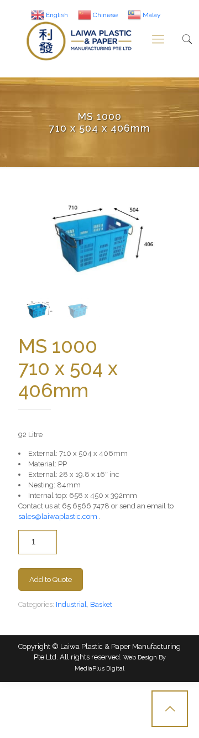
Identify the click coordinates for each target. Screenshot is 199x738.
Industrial (71, 604)
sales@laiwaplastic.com (57, 516)
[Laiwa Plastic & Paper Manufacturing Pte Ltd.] (79, 39)
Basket (101, 604)
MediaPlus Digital (99, 668)
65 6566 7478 (85, 506)
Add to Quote (50, 579)
